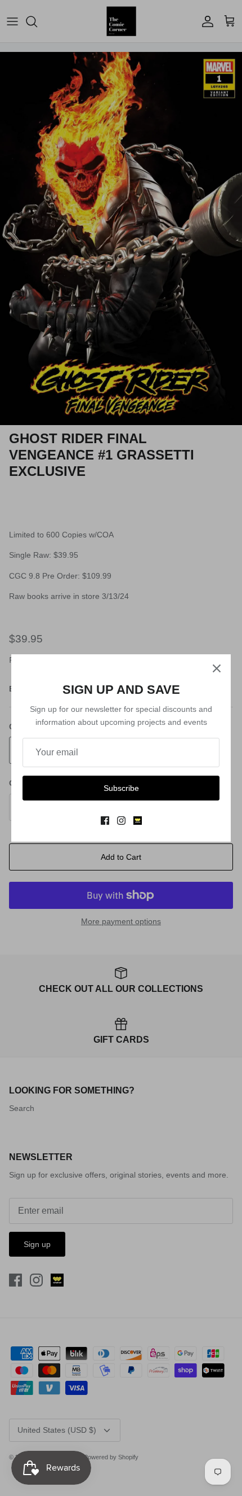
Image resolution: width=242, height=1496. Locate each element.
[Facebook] (105, 820)
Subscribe (121, 788)
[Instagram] (121, 820)
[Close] (216, 668)
